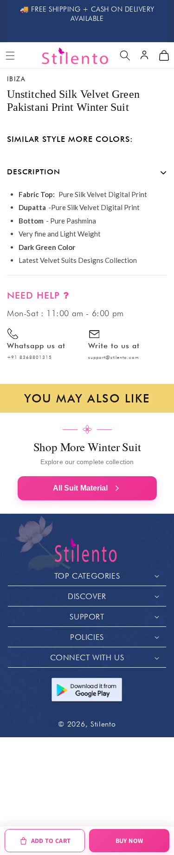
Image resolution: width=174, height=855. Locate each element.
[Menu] (10, 55)
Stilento (103, 724)
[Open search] (125, 55)
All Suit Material (80, 488)
